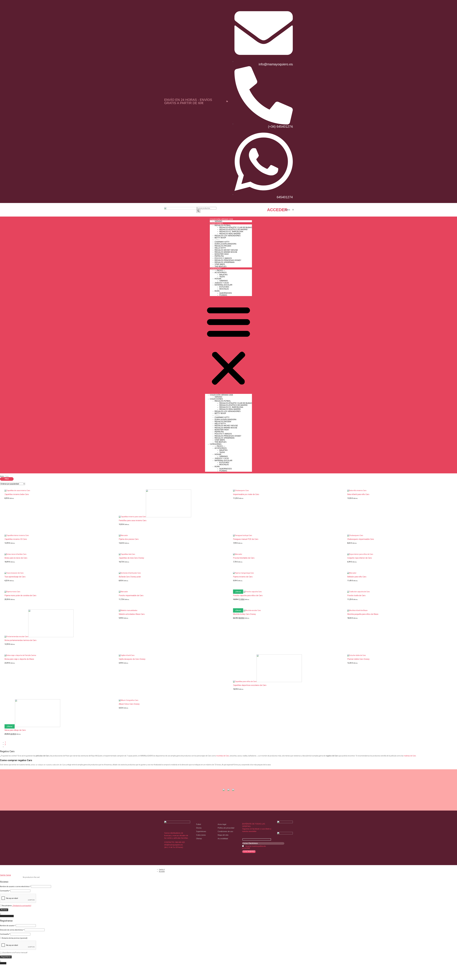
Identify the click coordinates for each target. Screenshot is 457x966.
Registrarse (6, 957)
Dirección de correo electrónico (12, 930)
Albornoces (225, 293)
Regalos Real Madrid (230, 234)
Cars (217, 240)
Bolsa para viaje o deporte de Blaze (19, 659)
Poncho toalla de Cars (356, 596)
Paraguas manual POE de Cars (245, 539)
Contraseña (5, 891)
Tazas (222, 277)
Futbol (198, 824)
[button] (228, 345)
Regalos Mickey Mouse (226, 250)
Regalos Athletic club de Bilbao (235, 227)
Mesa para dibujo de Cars (15, 730)
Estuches (224, 287)
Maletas (223, 275)
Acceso (4, 910)
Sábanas (223, 281)
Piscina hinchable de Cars (243, 558)
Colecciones (201, 835)
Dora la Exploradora (225, 244)
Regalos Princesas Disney (228, 260)
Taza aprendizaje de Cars (15, 577)
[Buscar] (198, 211)
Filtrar (7, 479)
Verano (218, 221)
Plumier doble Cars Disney (358, 659)
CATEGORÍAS (215, 268)
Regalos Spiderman (224, 262)
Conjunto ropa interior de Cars (359, 558)
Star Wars (220, 264)
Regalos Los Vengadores (228, 236)
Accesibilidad (223, 839)
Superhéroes (201, 831)
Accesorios (221, 272)
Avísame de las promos (14, 938)
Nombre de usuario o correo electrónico (15, 886)
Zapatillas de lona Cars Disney (131, 558)
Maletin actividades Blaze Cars (132, 614)
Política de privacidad (226, 828)
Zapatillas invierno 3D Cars (16, 539)
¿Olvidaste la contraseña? (21, 906)
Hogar (218, 279)
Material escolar (223, 285)
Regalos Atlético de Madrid (233, 229)
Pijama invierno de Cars (243, 577)
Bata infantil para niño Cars (358, 494)
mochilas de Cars (222, 756)
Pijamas (223, 295)
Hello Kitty (220, 248)
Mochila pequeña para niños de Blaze (362, 614)
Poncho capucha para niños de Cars (248, 596)
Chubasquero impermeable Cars (360, 539)
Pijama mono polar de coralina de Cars (20, 596)
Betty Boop (220, 238)
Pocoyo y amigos (223, 258)
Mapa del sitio (223, 835)
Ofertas (199, 839)
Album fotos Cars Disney (129, 704)
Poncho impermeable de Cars (131, 596)
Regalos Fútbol (223, 225)
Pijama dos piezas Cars (129, 539)
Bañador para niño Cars (356, 577)
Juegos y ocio (222, 283)
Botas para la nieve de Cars (16, 558)
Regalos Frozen (223, 246)
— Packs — (220, 270)
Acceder (277, 210)
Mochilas (224, 289)
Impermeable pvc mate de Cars (246, 494)
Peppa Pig (219, 256)
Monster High (222, 254)
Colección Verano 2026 (221, 219)
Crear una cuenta (7, 916)
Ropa (217, 291)
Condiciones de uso (225, 831)
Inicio (2, 476)
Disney (199, 828)
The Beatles (220, 266)
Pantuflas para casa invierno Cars (132, 521)
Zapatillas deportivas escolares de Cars (249, 685)
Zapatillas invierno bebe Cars (17, 494)
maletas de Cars (410, 756)
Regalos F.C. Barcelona (231, 231)
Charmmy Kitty (222, 242)
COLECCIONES (216, 223)
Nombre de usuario (7, 926)
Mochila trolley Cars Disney (244, 614)
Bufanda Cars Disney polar (130, 577)
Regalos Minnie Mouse (226, 252)
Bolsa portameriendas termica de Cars (20, 640)
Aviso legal (222, 824)
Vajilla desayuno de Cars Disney (132, 659)
